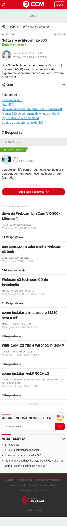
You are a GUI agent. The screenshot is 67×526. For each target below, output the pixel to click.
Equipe (9, 479)
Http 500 (7, 104)
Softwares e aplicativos (36, 26)
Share (10, 84)
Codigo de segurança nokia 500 (22, 122)
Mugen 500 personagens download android (30, 113)
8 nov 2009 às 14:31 (23, 161)
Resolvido (10, 44)
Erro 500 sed (12, 444)
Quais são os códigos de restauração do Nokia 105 (34, 460)
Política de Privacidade (47, 479)
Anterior (10, 34)
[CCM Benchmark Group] (33, 500)
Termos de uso (24, 479)
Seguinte (57, 34)
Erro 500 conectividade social (22, 449)
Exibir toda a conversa (31, 191)
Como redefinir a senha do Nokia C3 (25, 465)
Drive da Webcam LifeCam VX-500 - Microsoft (32, 109)
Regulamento (26, 485)
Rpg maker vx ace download (20, 118)
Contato (11, 485)
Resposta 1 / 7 (11, 141)
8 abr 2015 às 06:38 (37, 56)
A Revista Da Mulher (47, 485)
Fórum (14, 26)
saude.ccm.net (33, 510)
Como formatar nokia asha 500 (23, 455)
